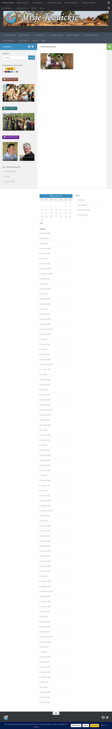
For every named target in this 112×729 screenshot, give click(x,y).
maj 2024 (44, 339)
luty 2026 (44, 259)
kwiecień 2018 (46, 606)
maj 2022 (44, 430)
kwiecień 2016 (46, 692)
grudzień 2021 (46, 455)
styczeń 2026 (46, 264)
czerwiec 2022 (46, 425)
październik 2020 (47, 511)
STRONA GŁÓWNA (8, 3)
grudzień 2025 (46, 269)
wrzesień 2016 (46, 677)
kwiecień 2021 (46, 480)
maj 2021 (44, 475)
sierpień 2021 (46, 465)
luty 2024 (44, 349)
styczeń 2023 (46, 395)
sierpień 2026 (46, 233)
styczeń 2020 (46, 536)
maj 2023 (44, 374)
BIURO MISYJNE (22, 3)
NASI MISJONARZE (71, 3)
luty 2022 (44, 445)
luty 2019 (44, 576)
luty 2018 (44, 617)
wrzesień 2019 (46, 551)
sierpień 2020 (46, 516)
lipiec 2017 (45, 647)
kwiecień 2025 (46, 299)
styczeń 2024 (46, 354)
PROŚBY (7, 176)
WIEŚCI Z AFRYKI (9, 181)
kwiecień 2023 (46, 380)
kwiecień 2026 (46, 248)
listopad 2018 (46, 586)
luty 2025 (44, 309)
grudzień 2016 (46, 672)
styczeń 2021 (46, 496)
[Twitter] (32, 46)
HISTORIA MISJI (37, 3)
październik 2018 (47, 591)
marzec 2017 (46, 662)
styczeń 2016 (46, 702)
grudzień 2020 (46, 501)
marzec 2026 (46, 253)
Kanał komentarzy (84, 210)
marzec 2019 (46, 571)
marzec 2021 (46, 485)
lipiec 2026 (45, 238)
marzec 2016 (46, 697)
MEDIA (33, 8)
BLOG (42, 8)
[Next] (30, 92)
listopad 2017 (46, 632)
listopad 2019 (46, 546)
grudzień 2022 (46, 400)
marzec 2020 (46, 531)
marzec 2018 (46, 611)
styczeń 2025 (46, 314)
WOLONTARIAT (7, 8)
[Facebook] (29, 46)
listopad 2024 (46, 324)
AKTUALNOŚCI (21, 8)
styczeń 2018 (46, 622)
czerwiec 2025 (46, 289)
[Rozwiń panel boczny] (109, 46)
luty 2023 (44, 390)
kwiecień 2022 (46, 435)
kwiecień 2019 (46, 566)
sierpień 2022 (46, 420)
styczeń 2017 (46, 667)
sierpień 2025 (46, 279)
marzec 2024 (46, 344)
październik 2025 (47, 274)
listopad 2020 (46, 506)
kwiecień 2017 (46, 657)
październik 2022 (47, 410)
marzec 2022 (46, 440)
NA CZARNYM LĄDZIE (54, 3)
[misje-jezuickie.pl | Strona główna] (56, 18)
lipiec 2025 (45, 284)
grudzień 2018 (46, 581)
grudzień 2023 (46, 359)
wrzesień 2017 (46, 642)
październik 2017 (47, 637)
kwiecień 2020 (46, 526)
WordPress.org (83, 215)
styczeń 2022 (46, 450)
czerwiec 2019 (46, 561)
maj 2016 (44, 687)
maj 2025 (44, 294)
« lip (41, 223)
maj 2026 (44, 243)
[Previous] (6, 92)
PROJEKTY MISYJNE (88, 3)
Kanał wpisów (82, 205)
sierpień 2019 (46, 556)
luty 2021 (44, 490)
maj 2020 (44, 521)
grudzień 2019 (46, 541)
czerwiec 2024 (46, 334)
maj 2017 (44, 652)
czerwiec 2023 (46, 369)
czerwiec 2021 (46, 470)
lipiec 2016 (45, 682)
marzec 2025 (46, 304)
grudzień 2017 (46, 627)
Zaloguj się (81, 200)
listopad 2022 (46, 405)
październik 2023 (47, 364)
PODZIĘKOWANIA (10, 171)
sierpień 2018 (46, 596)
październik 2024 (47, 329)
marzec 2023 (46, 385)
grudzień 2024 (46, 319)
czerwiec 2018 (46, 601)
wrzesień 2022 (46, 415)
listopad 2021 (46, 460)
